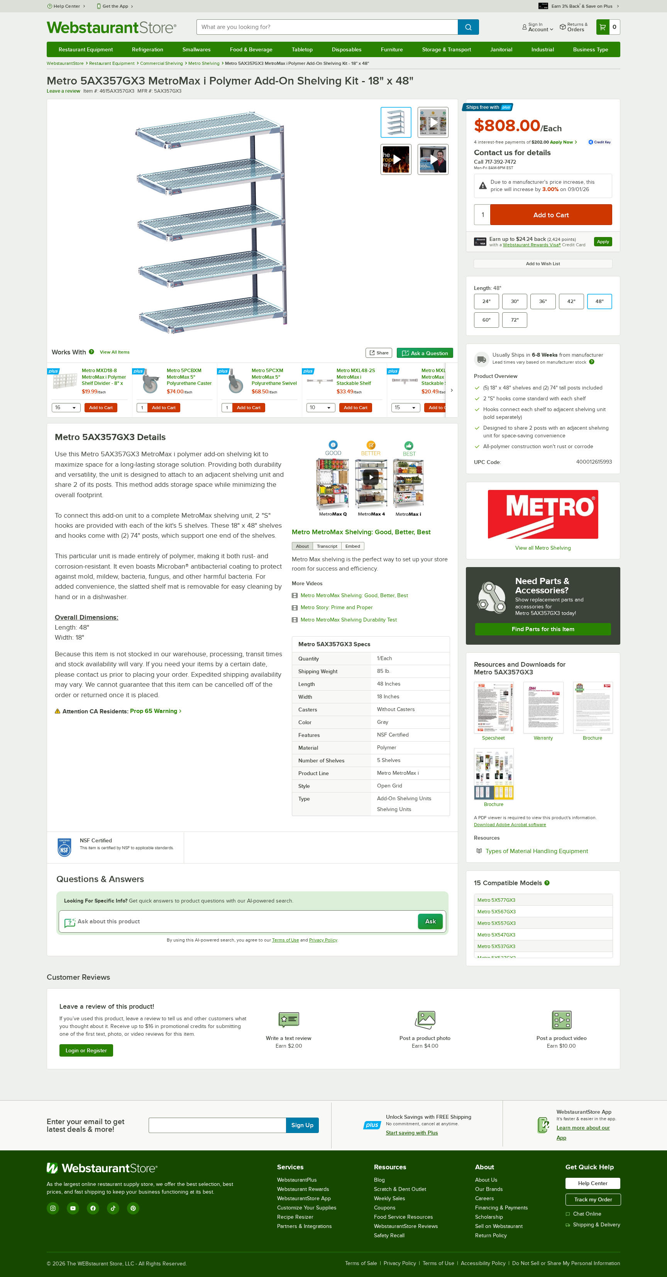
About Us (486, 1180)
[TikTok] (113, 1208)
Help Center (67, 6)
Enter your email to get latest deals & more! (85, 1125)
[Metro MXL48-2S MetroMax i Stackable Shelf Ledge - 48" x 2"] (344, 390)
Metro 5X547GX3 (496, 935)
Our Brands (489, 1189)
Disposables (347, 49)
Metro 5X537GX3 (496, 946)
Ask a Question (429, 353)
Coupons (385, 1208)
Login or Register (86, 1050)
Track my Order (593, 1199)
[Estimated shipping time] (591, 361)
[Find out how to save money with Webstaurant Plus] (54, 371)
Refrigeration (147, 49)
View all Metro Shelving (543, 548)
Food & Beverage (251, 49)
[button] (396, 122)
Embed (352, 546)
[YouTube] (73, 1208)
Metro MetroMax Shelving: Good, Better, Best (361, 532)
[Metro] (543, 514)
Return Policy (491, 1235)
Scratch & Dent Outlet (400, 1189)
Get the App (115, 6)
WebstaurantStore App (304, 1198)
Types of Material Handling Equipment (549, 850)
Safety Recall (389, 1235)
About (302, 546)
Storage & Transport (446, 49)
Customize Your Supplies (307, 1208)
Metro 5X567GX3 (496, 912)
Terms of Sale (361, 1263)
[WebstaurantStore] (143, 1168)
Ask (430, 921)
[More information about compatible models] (547, 883)
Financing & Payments (501, 1208)
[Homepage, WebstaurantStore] (111, 27)
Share (383, 353)
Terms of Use (285, 940)
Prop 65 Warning (153, 711)
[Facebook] (93, 1208)
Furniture (392, 49)
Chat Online (587, 1214)
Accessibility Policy (483, 1263)
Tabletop (302, 49)
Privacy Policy (323, 940)
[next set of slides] (451, 390)
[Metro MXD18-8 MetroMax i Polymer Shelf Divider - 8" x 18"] (89, 390)
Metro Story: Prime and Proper (337, 607)
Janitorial (501, 49)
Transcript (327, 546)
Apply (604, 242)
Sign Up (302, 1125)
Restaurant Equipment (86, 49)
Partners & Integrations (304, 1226)
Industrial (543, 49)
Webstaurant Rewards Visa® (532, 244)
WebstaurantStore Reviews (406, 1226)
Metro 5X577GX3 (496, 900)
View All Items (115, 352)
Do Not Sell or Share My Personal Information (566, 1263)
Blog (379, 1180)
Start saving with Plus (412, 1133)
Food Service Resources (403, 1217)
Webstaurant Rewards (303, 1189)
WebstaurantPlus (297, 1180)
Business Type (590, 49)
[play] (371, 477)
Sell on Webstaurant (499, 1226)
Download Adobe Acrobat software (510, 824)
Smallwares (197, 49)
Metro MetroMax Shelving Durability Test (349, 620)
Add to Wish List (543, 263)
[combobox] (327, 27)
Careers (484, 1198)
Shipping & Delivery (596, 1225)
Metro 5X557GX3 (496, 923)
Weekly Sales (389, 1198)
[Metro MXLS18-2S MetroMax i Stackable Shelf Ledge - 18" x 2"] (429, 390)
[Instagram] (53, 1208)
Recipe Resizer (295, 1217)
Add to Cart (101, 407)
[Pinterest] (133, 1208)
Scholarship (489, 1217)
